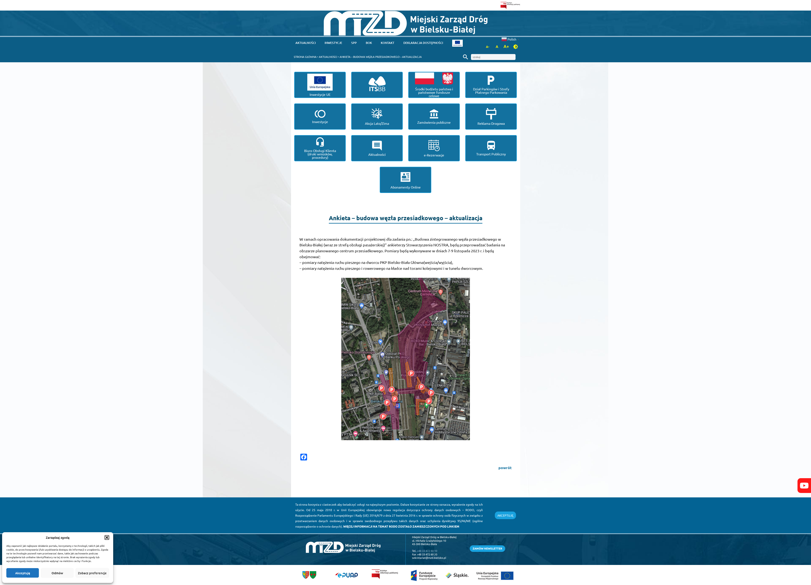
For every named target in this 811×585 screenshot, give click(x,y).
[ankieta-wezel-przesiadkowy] (405, 359)
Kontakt (387, 43)
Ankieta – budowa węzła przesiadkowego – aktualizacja (381, 56)
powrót (505, 467)
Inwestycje (333, 43)
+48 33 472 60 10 (427, 550)
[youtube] (804, 485)
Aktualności (305, 43)
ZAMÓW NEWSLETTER (487, 548)
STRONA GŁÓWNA (305, 56)
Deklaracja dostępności (423, 43)
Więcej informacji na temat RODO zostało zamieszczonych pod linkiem (401, 526)
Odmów (57, 573)
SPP (354, 43)
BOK (369, 43)
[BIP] (510, 5)
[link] (406, 23)
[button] (107, 537)
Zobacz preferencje (92, 573)
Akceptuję (22, 573)
